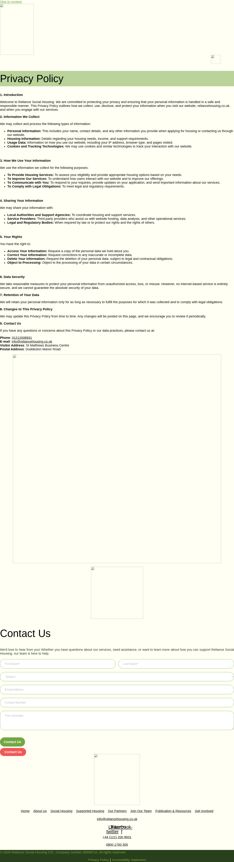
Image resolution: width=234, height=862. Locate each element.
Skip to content (11, 2)
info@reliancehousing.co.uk (32, 341)
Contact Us (12, 742)
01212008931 (22, 338)
